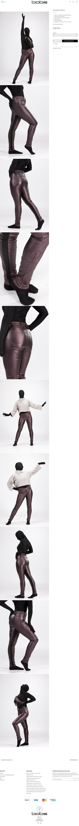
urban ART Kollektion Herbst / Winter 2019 (34, 786)
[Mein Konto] (73, 1)
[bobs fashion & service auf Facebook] (38, 823)
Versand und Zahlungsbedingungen (7, 774)
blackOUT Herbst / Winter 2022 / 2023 (34, 776)
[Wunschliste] (70, 1)
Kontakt (1, 773)
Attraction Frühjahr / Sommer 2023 (33, 773)
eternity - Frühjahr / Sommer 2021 (33, 781)
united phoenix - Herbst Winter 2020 (33, 783)
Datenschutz (2, 776)
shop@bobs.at (39, 819)
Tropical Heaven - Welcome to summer (34, 785)
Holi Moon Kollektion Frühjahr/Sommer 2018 (35, 791)
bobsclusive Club (29, 774)
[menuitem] (70, 1)
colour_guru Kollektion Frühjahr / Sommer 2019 (35, 788)
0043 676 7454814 (39, 820)
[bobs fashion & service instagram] (41, 823)
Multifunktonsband (74, 760)
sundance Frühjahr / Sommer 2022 (33, 778)
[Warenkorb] (77, 1)
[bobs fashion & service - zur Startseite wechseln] (39, 2)
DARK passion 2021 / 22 (31, 780)
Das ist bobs (28, 793)
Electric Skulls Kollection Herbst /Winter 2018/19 (36, 790)
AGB (1, 778)
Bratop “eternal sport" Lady (6, 760)
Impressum (2, 780)
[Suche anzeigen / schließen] (5, 1)
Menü (2, 1)
